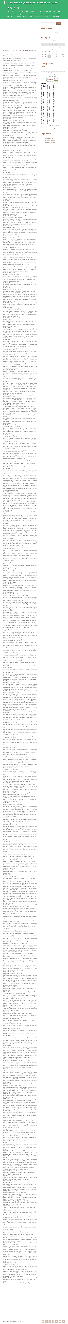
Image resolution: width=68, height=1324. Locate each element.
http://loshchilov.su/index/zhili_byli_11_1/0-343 (22, 1282)
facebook (46, 1321)
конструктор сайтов (15, 1321)
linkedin (56, 1321)
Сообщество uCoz (50, 140)
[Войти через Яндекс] (54, 32)
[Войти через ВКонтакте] (48, 32)
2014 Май (44, 67)
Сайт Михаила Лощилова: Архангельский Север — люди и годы (33, 3)
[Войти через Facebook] (51, 32)
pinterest (50, 1321)
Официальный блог (50, 138)
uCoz (24, 1321)
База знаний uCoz (50, 142)
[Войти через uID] (45, 32)
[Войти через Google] (56, 32)
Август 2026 (52, 41)
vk (63, 1321)
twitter (43, 1321)
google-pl (53, 1321)
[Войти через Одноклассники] (59, 32)
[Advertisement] (20, 35)
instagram (60, 1321)
